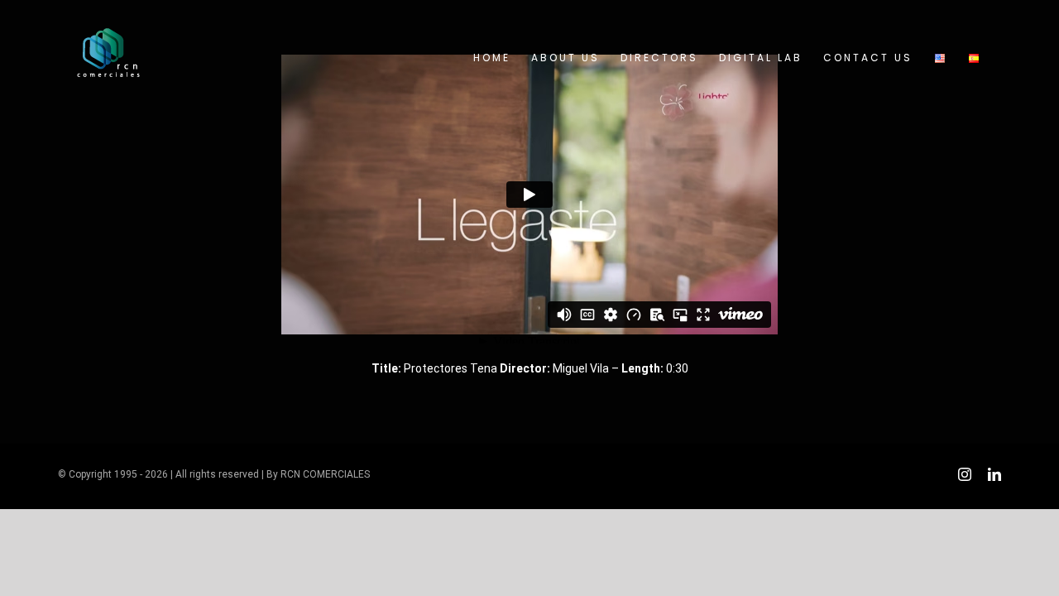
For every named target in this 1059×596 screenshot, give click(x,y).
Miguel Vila (581, 368)
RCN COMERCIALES (325, 474)
